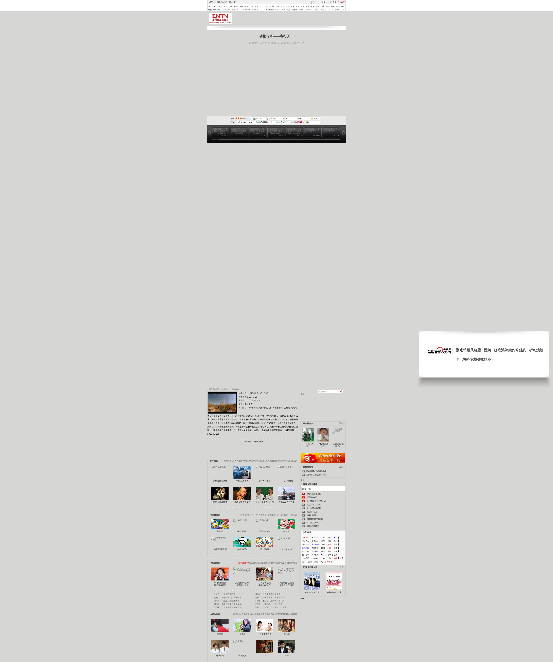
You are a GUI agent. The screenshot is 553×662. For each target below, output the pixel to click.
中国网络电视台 (221, 2)
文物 (310, 562)
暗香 (287, 655)
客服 (334, 2)
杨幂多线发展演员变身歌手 (220, 584)
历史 (295, 461)
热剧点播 (254, 614)
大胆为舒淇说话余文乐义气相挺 (287, 584)
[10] (245, 118)
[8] (243, 118)
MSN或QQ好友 (246, 122)
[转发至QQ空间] (307, 122)
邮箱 (338, 6)
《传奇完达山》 (323, 445)
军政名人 (305, 541)
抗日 (323, 551)
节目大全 (235, 10)
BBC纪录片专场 (266, 461)
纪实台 (227, 461)
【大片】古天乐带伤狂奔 (224, 594)
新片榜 (280, 515)
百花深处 (265, 655)
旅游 (287, 6)
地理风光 (305, 544)
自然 (323, 541)
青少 (256, 6)
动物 (329, 555)
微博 (317, 6)
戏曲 (241, 6)
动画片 (309, 10)
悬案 (335, 544)
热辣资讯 (267, 563)
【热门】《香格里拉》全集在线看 (269, 597)
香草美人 (242, 655)
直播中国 (246, 10)
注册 (329, 2)
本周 (304, 489)
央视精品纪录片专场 (250, 461)
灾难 (329, 541)
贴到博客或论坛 (265, 122)
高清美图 (259, 563)
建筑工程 (305, 551)
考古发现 (315, 538)
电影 (288, 10)
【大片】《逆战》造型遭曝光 (226, 601)
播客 (322, 10)
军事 (290, 461)
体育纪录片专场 (281, 461)
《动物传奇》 (236, 389)
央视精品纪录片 (334, 592)
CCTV (330, 10)
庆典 (303, 562)
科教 (251, 6)
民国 (323, 548)
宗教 (335, 548)
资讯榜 (294, 515)
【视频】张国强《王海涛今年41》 (269, 601)
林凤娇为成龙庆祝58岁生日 (264, 584)
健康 (292, 6)
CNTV (301, 43)
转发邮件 (282, 122)
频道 (337, 10)
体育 (225, 6)
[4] (239, 118)
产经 (277, 6)
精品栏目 (284, 563)
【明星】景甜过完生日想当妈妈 (227, 604)
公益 (272, 6)
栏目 (342, 10)
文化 (262, 6)
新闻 (215, 6)
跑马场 (220, 634)
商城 (307, 6)
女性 (329, 551)
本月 (311, 489)
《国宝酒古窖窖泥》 (338, 445)
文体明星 (305, 558)
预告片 (287, 515)
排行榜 (258, 118)
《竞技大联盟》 (264, 549)
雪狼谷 (287, 634)
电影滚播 (293, 563)
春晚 (236, 6)
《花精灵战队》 (242, 531)
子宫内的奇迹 (264, 481)
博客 (322, 6)
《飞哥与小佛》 (264, 531)
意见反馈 (272, 118)
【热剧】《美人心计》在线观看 (268, 604)
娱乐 (335, 541)
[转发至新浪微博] (304, 122)
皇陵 (329, 558)
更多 (341, 423)
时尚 (297, 6)
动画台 (243, 515)
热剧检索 (245, 614)
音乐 (246, 6)
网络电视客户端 (272, 10)
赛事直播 (255, 10)
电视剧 (295, 10)
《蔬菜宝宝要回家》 (220, 549)
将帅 (329, 538)
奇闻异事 (315, 548)
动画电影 (272, 515)
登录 (323, 2)
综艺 (230, 6)
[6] (241, 118)
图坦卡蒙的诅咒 (220, 502)
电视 (210, 10)
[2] (236, 118)
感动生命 (220, 655)
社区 (312, 6)
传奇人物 (315, 541)
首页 (210, 6)
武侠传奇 (315, 555)
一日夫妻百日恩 (264, 634)
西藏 (316, 562)
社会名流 (315, 558)
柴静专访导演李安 (242, 502)
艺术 (267, 6)
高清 (283, 10)
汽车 (282, 6)
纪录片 (302, 10)
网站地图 (232, 2)
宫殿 (323, 544)
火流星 (242, 634)
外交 (335, 551)
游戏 (343, 6)
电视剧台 (237, 614)
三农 (302, 6)
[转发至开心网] (298, 122)
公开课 (316, 10)
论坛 (327, 6)
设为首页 (341, 2)
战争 (335, 555)
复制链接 (248, 442)
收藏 (315, 118)
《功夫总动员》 (242, 549)
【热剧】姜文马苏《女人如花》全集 (270, 607)
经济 (220, 6)
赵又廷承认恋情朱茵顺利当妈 (242, 584)
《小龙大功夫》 (287, 549)
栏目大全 (226, 10)
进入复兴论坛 (284, 43)
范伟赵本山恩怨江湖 (264, 502)
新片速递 (276, 563)
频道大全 (216, 10)
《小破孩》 (286, 531)
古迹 (341, 558)
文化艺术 (305, 555)
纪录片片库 (235, 461)
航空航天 (315, 551)
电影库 (251, 563)
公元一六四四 (287, 481)
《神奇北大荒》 (308, 445)
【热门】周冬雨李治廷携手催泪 (227, 597)
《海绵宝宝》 (220, 531)
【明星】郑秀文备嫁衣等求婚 (267, 594)
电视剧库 (262, 614)
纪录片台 (225, 389)
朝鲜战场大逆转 (220, 481)
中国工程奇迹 (242, 481)
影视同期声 (292, 614)
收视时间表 (252, 515)
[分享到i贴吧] (301, 122)
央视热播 (262, 515)
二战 (323, 538)
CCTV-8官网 (280, 614)
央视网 (211, 2)
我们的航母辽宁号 (287, 502)
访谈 (333, 6)
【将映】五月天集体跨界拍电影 (227, 607)
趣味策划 (271, 614)
